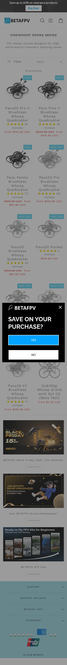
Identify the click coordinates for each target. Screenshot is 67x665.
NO (33, 355)
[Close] (60, 307)
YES (33, 340)
